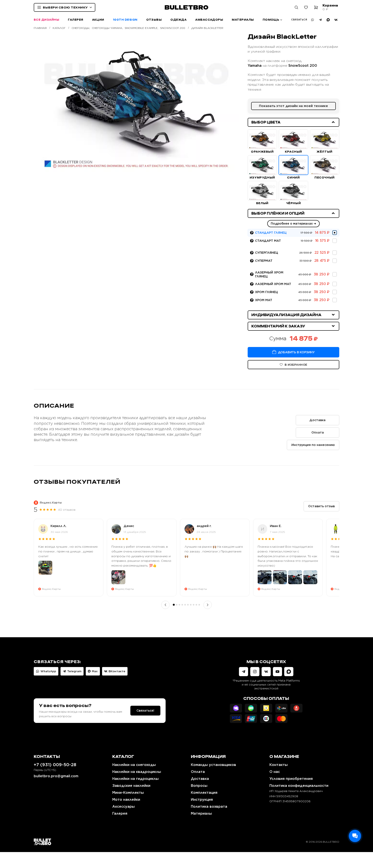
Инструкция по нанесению (313, 445)
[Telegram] (320, 20)
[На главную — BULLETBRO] (186, 7)
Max (95, 671)
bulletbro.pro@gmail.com (56, 776)
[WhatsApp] (312, 20)
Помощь (271, 19)
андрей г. (204, 526)
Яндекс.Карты (51, 502)
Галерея (75, 19)
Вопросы (199, 786)
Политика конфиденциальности (298, 786)
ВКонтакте (117, 671)
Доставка (317, 420)
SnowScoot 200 (302, 65)
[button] (293, 122)
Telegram (74, 671)
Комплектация (204, 793)
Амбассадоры (209, 19)
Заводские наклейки (131, 786)
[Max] (328, 20)
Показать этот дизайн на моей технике (293, 106)
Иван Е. (276, 526)
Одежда (178, 19)
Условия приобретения (291, 779)
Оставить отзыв (321, 506)
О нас (274, 772)
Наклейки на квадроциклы (136, 772)
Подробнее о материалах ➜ (293, 223)
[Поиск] (296, 7)
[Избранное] (306, 7)
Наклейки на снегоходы (134, 765)
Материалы (243, 19)
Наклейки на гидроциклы (135, 779)
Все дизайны (46, 19)
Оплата (317, 432)
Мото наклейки (126, 799)
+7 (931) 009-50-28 (55, 764)
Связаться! (145, 710)
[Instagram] (254, 671)
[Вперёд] (207, 605)
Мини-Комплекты (128, 793)
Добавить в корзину (296, 352)
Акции (98, 19)
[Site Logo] (42, 841)
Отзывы (154, 19)
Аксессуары (123, 806)
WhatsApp (48, 671)
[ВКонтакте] (336, 20)
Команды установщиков (213, 765)
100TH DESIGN (125, 19)
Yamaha (255, 65)
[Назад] (165, 605)
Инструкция (202, 799)
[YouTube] (277, 671)
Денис (129, 526)
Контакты (278, 765)
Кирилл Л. (58, 526)
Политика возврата (209, 806)
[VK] (266, 671)
